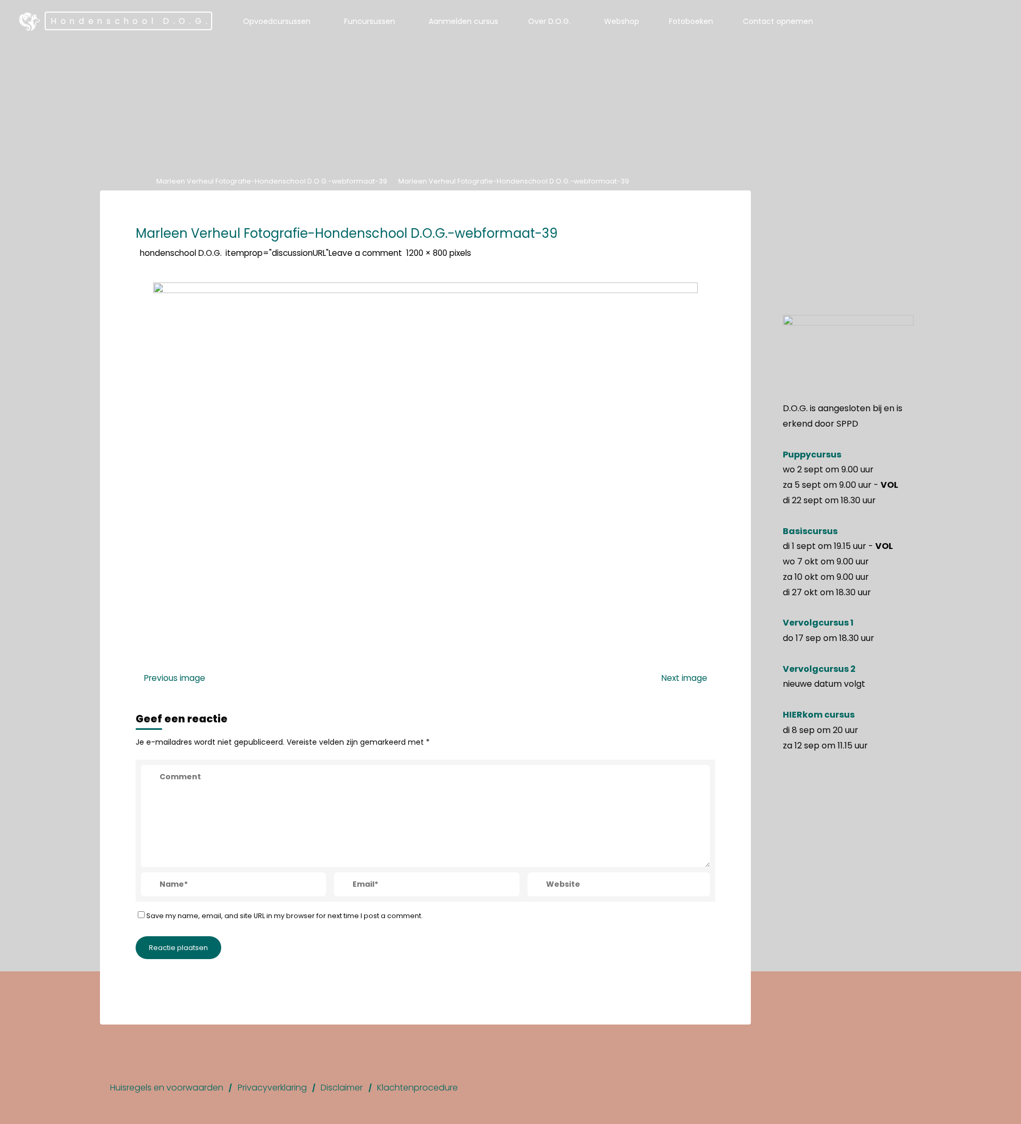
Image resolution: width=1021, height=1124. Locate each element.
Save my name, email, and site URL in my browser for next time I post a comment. (284, 915)
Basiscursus (810, 531)
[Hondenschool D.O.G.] (30, 21)
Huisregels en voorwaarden (166, 1087)
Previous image (174, 677)
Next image (684, 677)
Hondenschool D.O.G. (131, 21)
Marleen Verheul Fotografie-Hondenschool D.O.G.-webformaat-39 (271, 181)
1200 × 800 (427, 252)
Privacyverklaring (272, 1087)
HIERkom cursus (819, 715)
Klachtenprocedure (417, 1087)
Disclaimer (342, 1087)
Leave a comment (365, 252)
